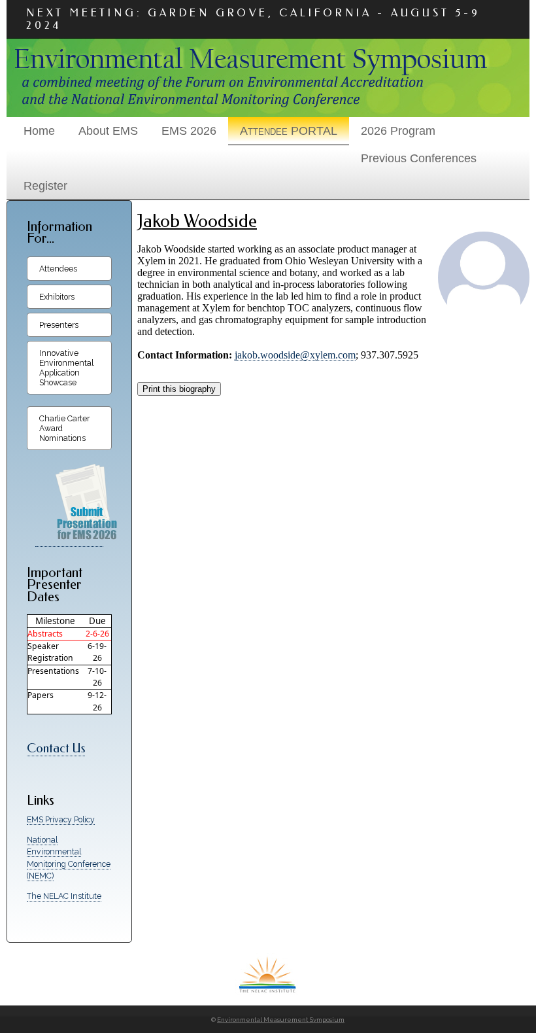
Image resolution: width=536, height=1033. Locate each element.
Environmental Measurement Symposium (280, 1019)
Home (39, 130)
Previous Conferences (419, 158)
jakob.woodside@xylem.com (295, 354)
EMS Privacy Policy (61, 819)
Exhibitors (57, 297)
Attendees (58, 268)
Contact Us (56, 748)
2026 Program (398, 130)
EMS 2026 (188, 130)
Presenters (58, 325)
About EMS (108, 130)
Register (45, 185)
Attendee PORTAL (288, 130)
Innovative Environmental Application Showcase (66, 367)
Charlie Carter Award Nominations (64, 428)
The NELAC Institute (64, 896)
